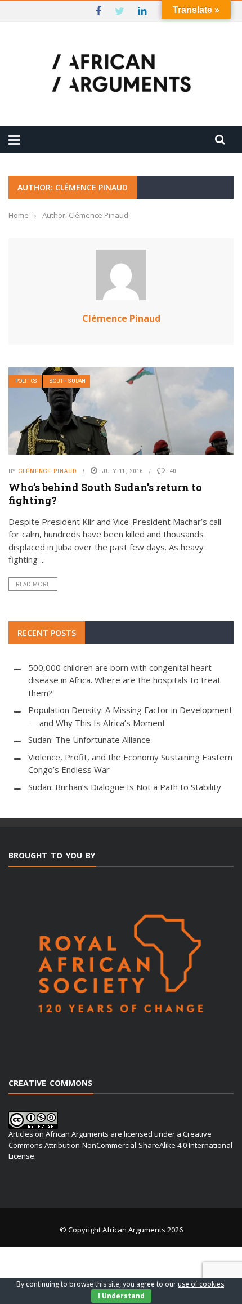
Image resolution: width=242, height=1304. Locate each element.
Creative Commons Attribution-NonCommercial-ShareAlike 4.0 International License (120, 1145)
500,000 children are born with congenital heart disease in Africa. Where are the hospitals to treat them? (124, 680)
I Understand (121, 1296)
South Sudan (68, 381)
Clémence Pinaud (121, 318)
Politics (26, 381)
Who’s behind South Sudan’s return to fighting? (105, 493)
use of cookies (201, 1284)
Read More (33, 584)
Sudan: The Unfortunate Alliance (89, 739)
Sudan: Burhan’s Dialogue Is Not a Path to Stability (124, 787)
